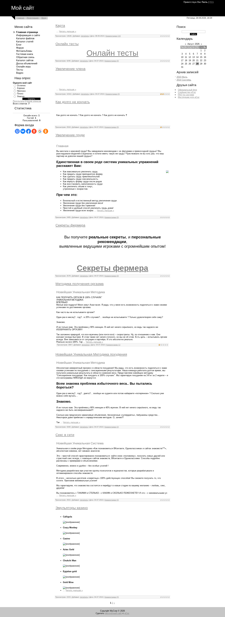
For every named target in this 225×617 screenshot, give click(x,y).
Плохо (20, 93)
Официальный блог (187, 90)
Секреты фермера (70, 225)
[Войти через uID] (17, 131)
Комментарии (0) (112, 61)
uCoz (126, 613)
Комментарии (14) (113, 36)
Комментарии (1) (113, 345)
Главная (20, 18)
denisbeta (85, 36)
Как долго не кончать (73, 102)
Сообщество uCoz (187, 92)
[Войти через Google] (39, 131)
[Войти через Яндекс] (34, 131)
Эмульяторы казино (72, 508)
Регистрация (33, 18)
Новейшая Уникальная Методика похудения (91, 354)
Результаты (18, 101)
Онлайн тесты (67, 44)
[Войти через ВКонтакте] (22, 131)
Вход (44, 18)
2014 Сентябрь (184, 80)
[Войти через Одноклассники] (45, 131)
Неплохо (21, 91)
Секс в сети (65, 435)
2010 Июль (182, 77)
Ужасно (20, 96)
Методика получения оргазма (80, 284)
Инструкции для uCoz (188, 97)
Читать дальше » (67, 31)
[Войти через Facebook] (28, 131)
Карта (60, 26)
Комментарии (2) (112, 427)
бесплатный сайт (113, 613)
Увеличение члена (70, 69)
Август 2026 (193, 44)
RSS (211, 2)
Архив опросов (33, 101)
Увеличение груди (70, 135)
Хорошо (21, 88)
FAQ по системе (186, 94)
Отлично (21, 85)
